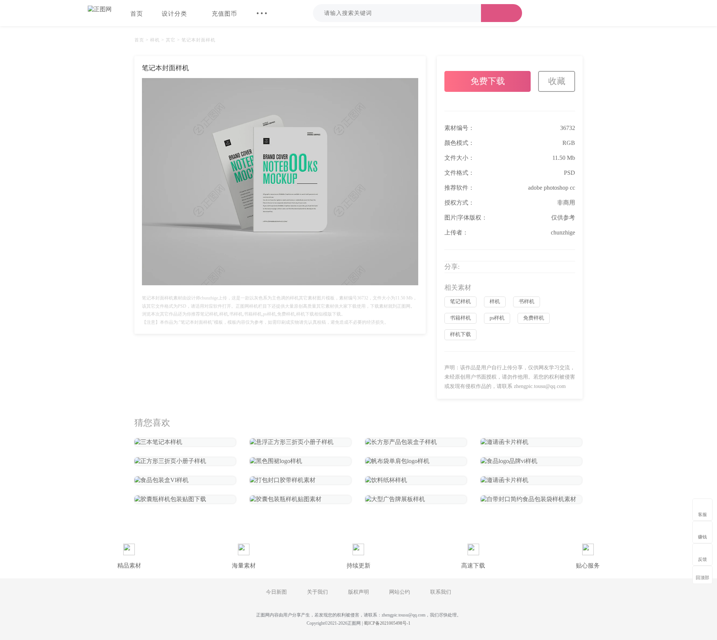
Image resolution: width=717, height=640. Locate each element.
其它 (171, 40)
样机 (155, 40)
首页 (136, 13)
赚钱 (702, 537)
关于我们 (317, 592)
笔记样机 (460, 301)
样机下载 (460, 334)
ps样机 (497, 318)
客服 (702, 514)
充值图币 (224, 13)
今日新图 (276, 592)
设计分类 (174, 13)
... (262, 9)
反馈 (702, 559)
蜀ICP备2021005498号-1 (387, 623)
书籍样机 (460, 318)
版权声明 (358, 592)
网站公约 (399, 592)
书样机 (526, 301)
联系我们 (440, 592)
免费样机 (533, 318)
